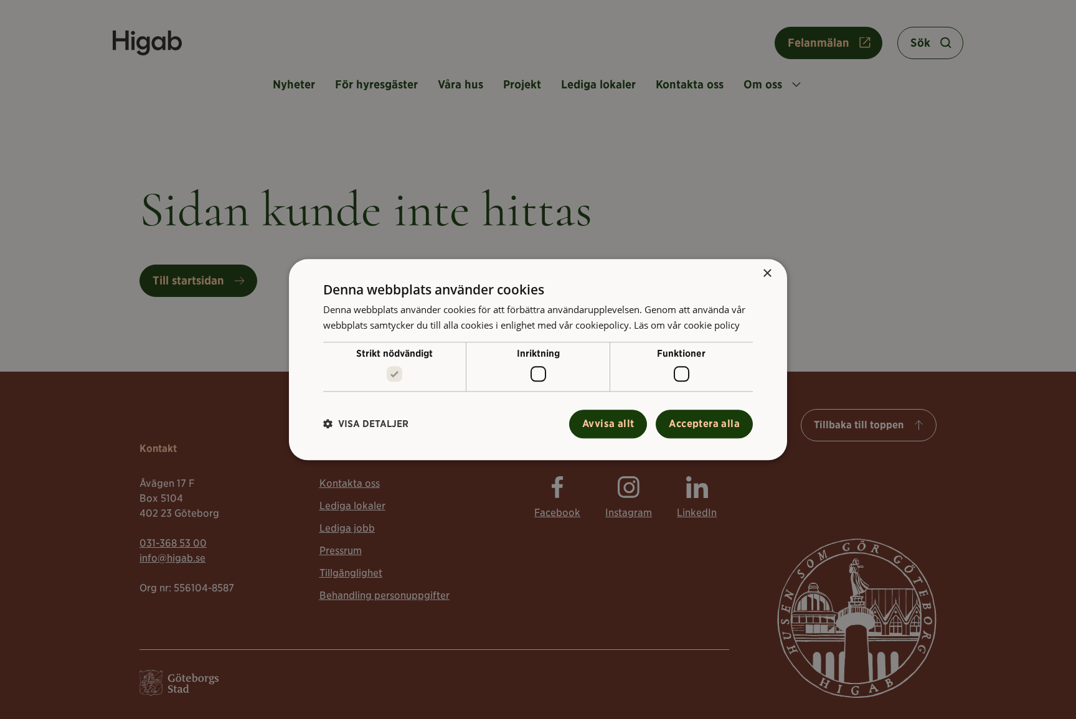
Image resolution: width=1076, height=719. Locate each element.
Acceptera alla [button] (704, 424)
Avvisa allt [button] (608, 424)
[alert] (538, 359)
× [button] (767, 273)
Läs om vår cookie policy (687, 325)
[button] (365, 424)
